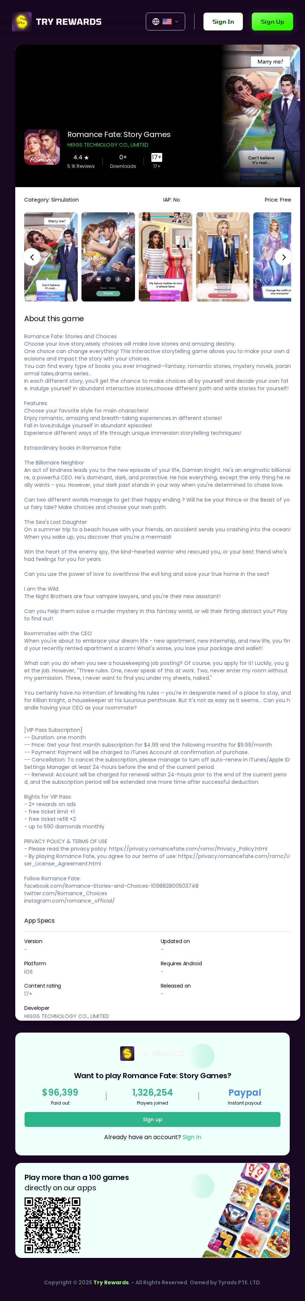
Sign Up (272, 21)
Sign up (153, 1119)
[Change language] (165, 21)
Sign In (223, 21)
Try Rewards (111, 1282)
